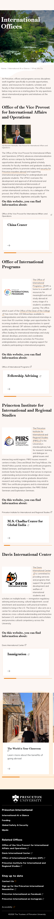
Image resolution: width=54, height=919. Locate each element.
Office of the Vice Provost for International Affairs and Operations (24, 215)
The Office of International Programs (39, 282)
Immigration (17, 654)
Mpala (5, 830)
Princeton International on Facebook (21, 894)
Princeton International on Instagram (22, 899)
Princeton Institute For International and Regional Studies (24, 864)
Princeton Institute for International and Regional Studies (26, 512)
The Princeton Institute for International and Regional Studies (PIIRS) (40, 434)
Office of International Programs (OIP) (22, 858)
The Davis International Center (42, 569)
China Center (17, 225)
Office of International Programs (15, 367)
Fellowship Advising (23, 376)
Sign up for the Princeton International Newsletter (23, 887)
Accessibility (7, 907)
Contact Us (8, 881)
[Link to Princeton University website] (27, 799)
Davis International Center (13, 645)
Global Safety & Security (15, 825)
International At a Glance (18, 68)
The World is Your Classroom (24, 748)
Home (3, 68)
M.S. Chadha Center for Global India (25, 523)
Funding (6, 820)
